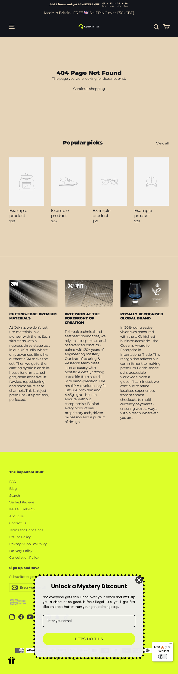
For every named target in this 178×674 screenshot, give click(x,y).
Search (14, 495)
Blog (13, 489)
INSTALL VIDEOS (22, 509)
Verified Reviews (21, 502)
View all (162, 143)
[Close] (139, 579)
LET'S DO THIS (89, 639)
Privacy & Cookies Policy (28, 544)
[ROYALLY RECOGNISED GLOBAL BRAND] (144, 293)
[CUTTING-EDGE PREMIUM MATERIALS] (33, 293)
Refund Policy (20, 537)
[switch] (162, 656)
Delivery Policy (20, 551)
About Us (16, 516)
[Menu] (170, 644)
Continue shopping (89, 88)
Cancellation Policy (24, 557)
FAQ (12, 482)
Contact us (17, 523)
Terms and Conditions (26, 530)
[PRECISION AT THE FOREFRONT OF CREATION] (89, 293)
